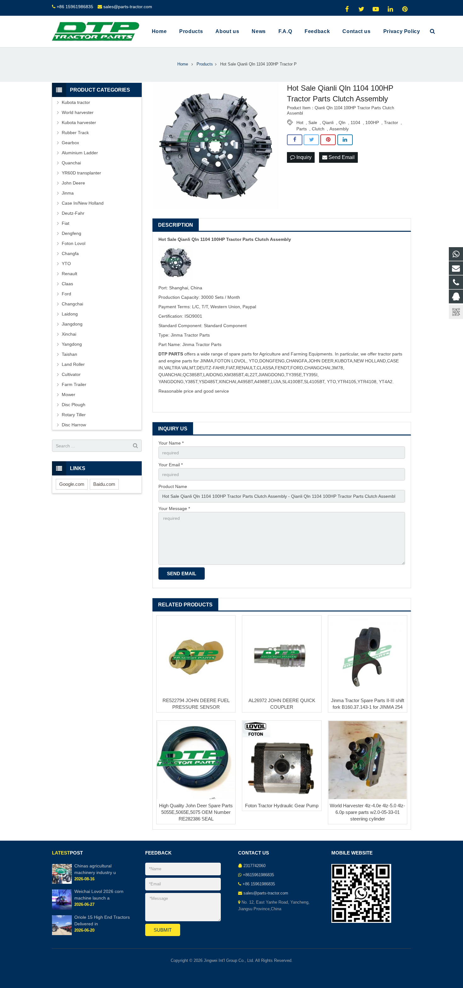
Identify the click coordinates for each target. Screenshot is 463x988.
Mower (68, 394)
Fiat (65, 223)
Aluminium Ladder (80, 152)
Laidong (70, 313)
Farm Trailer (74, 384)
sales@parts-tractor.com (127, 6)
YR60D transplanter (81, 172)
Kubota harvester (79, 122)
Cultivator (71, 374)
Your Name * (171, 443)
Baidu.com (104, 484)
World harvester (78, 112)
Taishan (69, 354)
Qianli (328, 122)
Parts (301, 128)
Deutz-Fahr (73, 213)
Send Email (341, 157)
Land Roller (73, 364)
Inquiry (303, 157)
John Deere (73, 182)
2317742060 (254, 866)
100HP (372, 122)
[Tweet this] (311, 139)
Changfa (70, 253)
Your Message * (174, 508)
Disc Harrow (74, 424)
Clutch (318, 128)
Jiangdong (72, 323)
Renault (69, 273)
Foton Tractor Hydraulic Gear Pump (281, 805)
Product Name (172, 486)
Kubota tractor (76, 102)
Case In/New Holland (83, 203)
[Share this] (294, 139)
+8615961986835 (258, 875)
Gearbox (70, 142)
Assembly (339, 128)
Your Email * (170, 464)
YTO (66, 263)
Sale (312, 122)
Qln (342, 122)
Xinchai (69, 334)
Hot (299, 122)
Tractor (391, 122)
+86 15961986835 (75, 6)
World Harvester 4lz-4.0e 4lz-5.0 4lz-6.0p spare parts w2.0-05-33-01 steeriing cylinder (367, 812)
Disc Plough (73, 404)
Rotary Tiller (74, 414)
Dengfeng (71, 233)
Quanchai (71, 162)
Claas (67, 283)
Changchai (72, 303)
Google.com (71, 484)
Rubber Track (75, 132)
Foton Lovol (73, 243)
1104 (355, 122)
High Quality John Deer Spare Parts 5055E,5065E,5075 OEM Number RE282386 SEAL (196, 812)
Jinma (68, 193)
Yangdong (72, 344)
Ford (66, 293)
